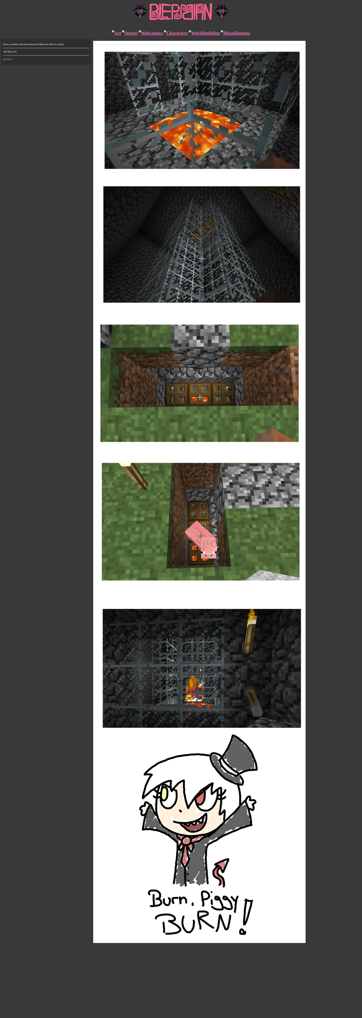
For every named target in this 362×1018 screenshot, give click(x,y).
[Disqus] (181, 981)
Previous (7, 59)
